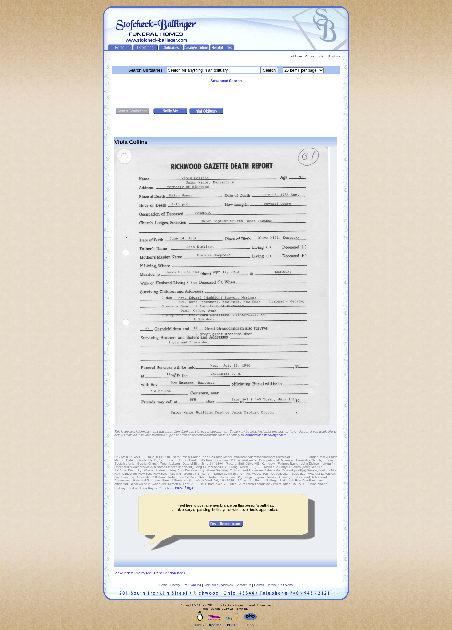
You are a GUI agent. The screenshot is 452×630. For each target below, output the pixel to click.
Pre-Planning (192, 585)
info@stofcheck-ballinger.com (265, 435)
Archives (227, 585)
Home (163, 585)
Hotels (271, 585)
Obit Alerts (285, 585)
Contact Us (243, 585)
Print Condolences (169, 573)
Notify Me (143, 573)
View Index (123, 573)
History (175, 585)
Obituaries (211, 585)
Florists (259, 585)
